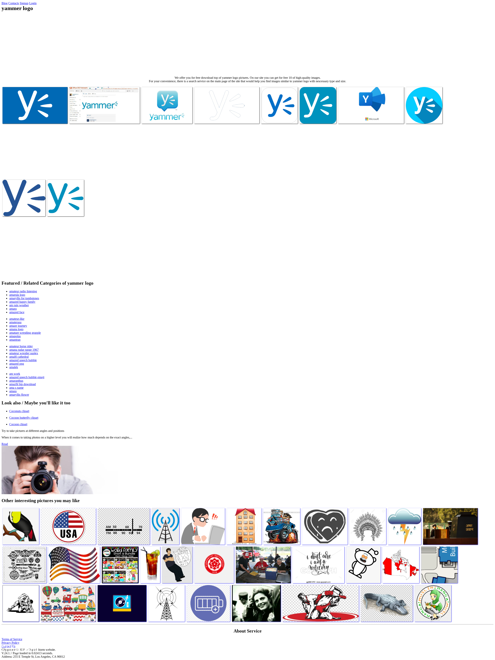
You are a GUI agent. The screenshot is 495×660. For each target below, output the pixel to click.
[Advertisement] (247, 44)
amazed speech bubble (23, 360)
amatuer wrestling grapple (25, 332)
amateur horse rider (21, 346)
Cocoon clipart (18, 424)
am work (14, 373)
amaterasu (15, 322)
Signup (24, 3)
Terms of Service (12, 639)
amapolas (15, 336)
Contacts (13, 3)
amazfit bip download (22, 384)
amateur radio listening (23, 291)
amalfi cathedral (19, 356)
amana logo (16, 329)
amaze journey (18, 325)
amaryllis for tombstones (24, 298)
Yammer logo (10, 118)
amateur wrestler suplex (23, 353)
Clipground (19, 648)
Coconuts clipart (19, 411)
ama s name (16, 387)
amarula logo (17, 294)
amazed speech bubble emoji (26, 377)
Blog (5, 3)
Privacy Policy (10, 642)
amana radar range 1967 (24, 349)
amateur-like (16, 318)
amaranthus (16, 380)
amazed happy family (22, 301)
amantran (14, 339)
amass (13, 391)
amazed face (16, 312)
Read (5, 444)
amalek (13, 367)
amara (13, 308)
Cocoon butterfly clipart (23, 417)
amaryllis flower (19, 394)
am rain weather (19, 305)
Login (33, 3)
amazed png (16, 363)
